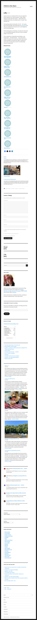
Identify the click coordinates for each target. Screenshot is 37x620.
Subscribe (7, 313)
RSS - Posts (7, 587)
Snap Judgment (8, 552)
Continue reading (8, 376)
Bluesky (21, 289)
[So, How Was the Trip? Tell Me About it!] (16, 182)
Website (5, 224)
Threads (13, 290)
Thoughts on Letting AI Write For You (12, 438)
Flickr (5, 292)
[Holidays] (16, 161)
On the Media (7, 533)
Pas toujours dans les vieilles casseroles (18, 492)
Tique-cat (6, 365)
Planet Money (7, 541)
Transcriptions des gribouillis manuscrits (12, 450)
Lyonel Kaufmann (9, 500)
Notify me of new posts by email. (10, 235)
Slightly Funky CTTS (8, 358)
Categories (6, 512)
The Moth (6, 550)
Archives (5, 521)
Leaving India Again (7, 176)
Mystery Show (7, 531)
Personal (16, 188)
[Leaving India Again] (16, 170)
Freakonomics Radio (8, 536)
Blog (4, 595)
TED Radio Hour (8, 555)
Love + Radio (7, 542)
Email (5, 219)
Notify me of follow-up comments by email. (11, 233)
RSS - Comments (8, 589)
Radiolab (6, 544)
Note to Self (7, 556)
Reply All (6, 545)
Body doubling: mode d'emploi (10, 346)
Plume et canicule (8, 409)
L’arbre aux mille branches (10, 378)
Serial (6, 538)
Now (4, 599)
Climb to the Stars (10, 6)
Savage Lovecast (8, 534)
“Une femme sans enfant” (10, 572)
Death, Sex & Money (8, 540)
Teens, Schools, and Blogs (10, 353)
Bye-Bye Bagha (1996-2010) (10, 580)
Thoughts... (7, 354)
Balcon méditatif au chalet (20, 500)
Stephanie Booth (7, 188)
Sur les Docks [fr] (8, 557)
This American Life (8, 549)
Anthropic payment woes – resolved (11, 351)
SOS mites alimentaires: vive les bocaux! (12, 345)
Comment (6, 200)
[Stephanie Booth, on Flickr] (16, 280)
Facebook (14, 292)
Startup (6, 546)
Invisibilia (6, 537)
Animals (20, 188)
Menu (31, 6)
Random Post (6, 597)
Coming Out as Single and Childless (11, 569)
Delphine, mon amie (8, 571)
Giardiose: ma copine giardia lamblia (12, 357)
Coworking (6, 614)
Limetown (7, 553)
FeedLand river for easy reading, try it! (11, 323)
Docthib (7, 492)
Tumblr (25, 290)
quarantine (24, 25)
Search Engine (7, 350)
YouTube (9, 290)
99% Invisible (7, 548)
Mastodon (6, 290)
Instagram (19, 290)
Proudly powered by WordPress (15, 617)
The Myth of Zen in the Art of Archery (12, 355)
